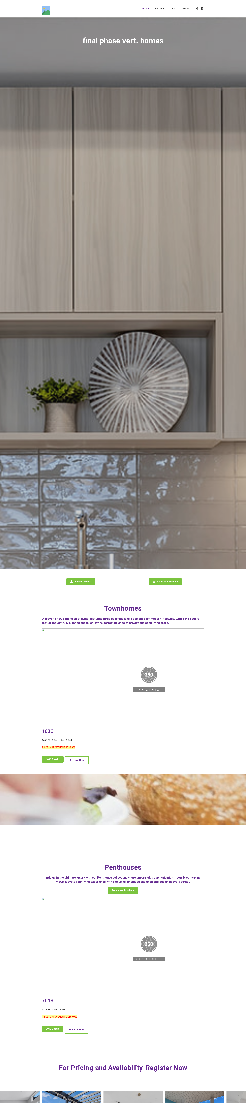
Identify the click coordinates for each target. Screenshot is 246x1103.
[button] (151, 8)
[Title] (46, 10)
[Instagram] (202, 8)
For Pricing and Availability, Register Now (123, 1068)
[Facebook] (197, 8)
